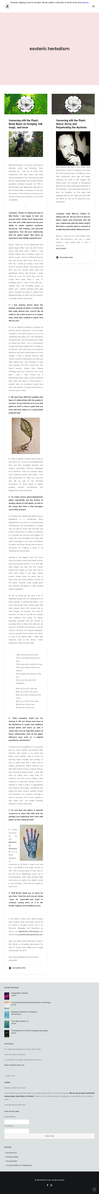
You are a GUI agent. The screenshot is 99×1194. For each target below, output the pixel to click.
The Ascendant (11, 1161)
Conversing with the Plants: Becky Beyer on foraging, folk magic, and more (25, 124)
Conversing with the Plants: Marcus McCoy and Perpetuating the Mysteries (71, 124)
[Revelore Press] (7, 6)
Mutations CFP (11, 1153)
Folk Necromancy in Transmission (19, 1165)
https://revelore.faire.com (14, 1065)
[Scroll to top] (94, 1189)
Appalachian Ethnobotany (29, 931)
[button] (93, 6)
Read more (61, 249)
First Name (8, 1126)
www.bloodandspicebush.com (31, 934)
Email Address (10, 1117)
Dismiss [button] (85, 2)
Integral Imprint (12, 1157)
